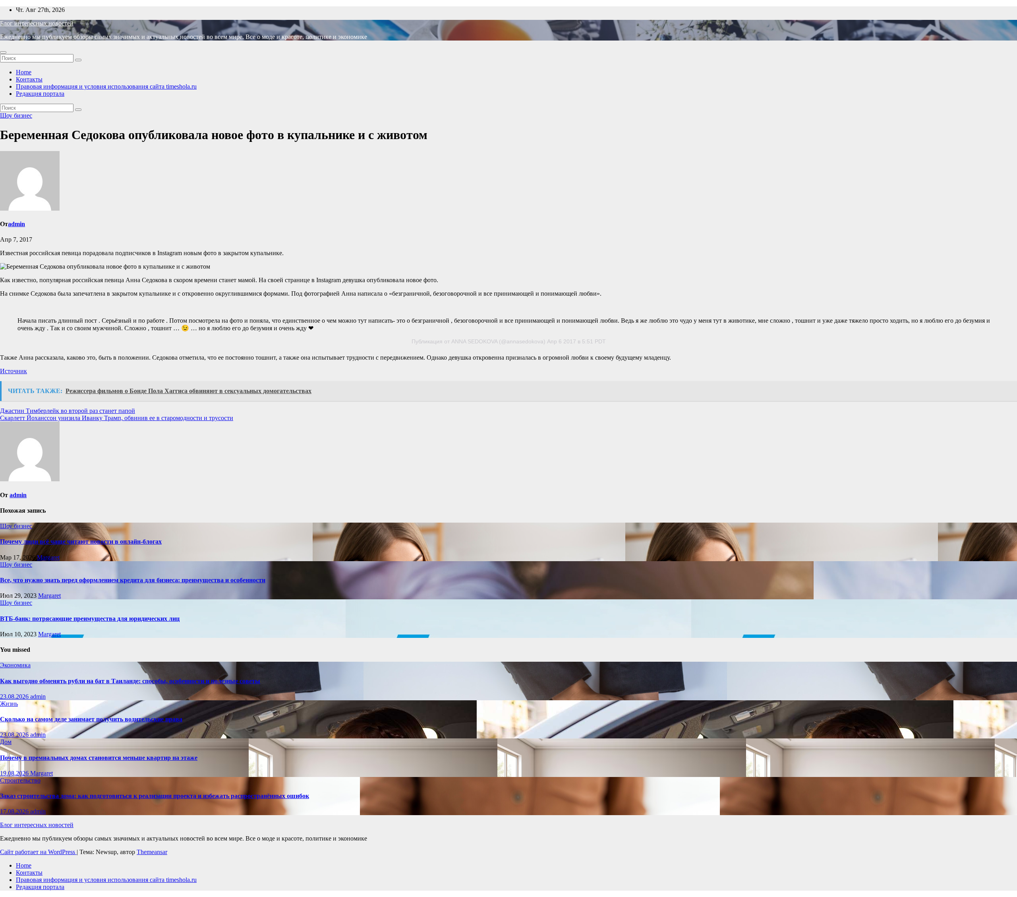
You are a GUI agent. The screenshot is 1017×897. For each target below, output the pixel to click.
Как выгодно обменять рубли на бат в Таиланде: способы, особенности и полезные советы (130, 681)
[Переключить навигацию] (3, 52)
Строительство (20, 780)
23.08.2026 (15, 696)
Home (23, 72)
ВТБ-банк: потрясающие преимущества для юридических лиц (90, 618)
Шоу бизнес (16, 115)
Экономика (15, 665)
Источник (13, 371)
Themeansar (152, 852)
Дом (6, 741)
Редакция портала (40, 93)
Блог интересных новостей (36, 23)
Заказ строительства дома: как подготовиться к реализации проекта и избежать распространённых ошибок (154, 795)
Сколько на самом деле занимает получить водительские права (91, 719)
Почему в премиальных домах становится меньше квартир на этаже (98, 757)
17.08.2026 (15, 811)
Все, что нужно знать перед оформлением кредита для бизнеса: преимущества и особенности (132, 580)
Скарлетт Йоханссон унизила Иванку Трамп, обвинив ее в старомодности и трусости (116, 418)
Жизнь (9, 703)
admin (16, 224)
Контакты (29, 79)
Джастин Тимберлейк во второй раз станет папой (67, 410)
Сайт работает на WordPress (38, 852)
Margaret (48, 557)
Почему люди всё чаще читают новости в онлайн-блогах (81, 541)
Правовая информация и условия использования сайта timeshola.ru (106, 86)
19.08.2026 (15, 773)
